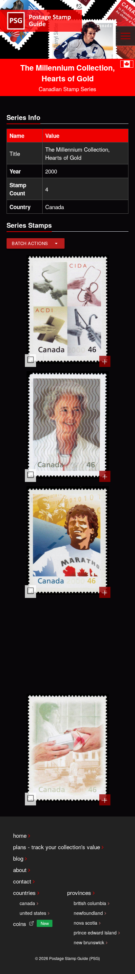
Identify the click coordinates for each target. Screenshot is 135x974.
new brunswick (89, 942)
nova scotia (85, 922)
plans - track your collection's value (56, 847)
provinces (79, 892)
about (20, 870)
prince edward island (95, 932)
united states (33, 913)
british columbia (90, 903)
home (20, 835)
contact (22, 881)
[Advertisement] (67, 645)
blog (18, 858)
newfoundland (88, 913)
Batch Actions (30, 243)
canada (27, 903)
